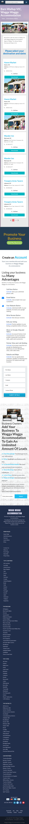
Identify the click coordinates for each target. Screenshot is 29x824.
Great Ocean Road (7, 654)
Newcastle (5, 679)
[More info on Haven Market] (14, 89)
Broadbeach (6, 719)
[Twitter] (17, 802)
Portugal (5, 591)
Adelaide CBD (6, 717)
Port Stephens (6, 638)
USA (17, 810)
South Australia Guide (8, 786)
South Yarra (6, 745)
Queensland (6, 615)
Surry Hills (5, 749)
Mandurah (5, 691)
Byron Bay (5, 685)
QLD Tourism (6, 791)
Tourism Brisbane (7, 774)
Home (3, 18)
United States (6, 567)
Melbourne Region (7, 617)
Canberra (5, 675)
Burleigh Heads (6, 743)
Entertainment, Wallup (12, 18)
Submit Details (14, 395)
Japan (4, 594)
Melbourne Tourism (7, 764)
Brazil (4, 583)
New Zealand (6, 569)
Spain (4, 575)
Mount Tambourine (7, 697)
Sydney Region (6, 619)
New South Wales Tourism (9, 788)
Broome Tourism (7, 760)
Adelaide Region (7, 650)
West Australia (6, 622)
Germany (5, 577)
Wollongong (6, 683)
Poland (5, 589)
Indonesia (5, 596)
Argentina (5, 600)
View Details (14, 77)
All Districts (6, 706)
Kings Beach (6, 733)
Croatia (5, 579)
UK (13, 810)
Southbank (5, 714)
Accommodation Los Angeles (10, 776)
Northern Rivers (7, 624)
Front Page (6, 551)
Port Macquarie (6, 693)
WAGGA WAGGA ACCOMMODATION (14, 512)
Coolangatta (6, 737)
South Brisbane (6, 735)
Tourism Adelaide (7, 782)
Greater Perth (6, 636)
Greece (5, 587)
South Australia (6, 626)
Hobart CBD (6, 725)
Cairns (4, 681)
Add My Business (14, 243)
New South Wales (7, 611)
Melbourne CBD (7, 708)
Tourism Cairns (6, 778)
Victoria (5, 613)
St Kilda (5, 729)
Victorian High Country (8, 642)
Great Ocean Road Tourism (9, 772)
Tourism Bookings (7, 758)
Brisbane (5, 671)
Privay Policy (6, 555)
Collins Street (6, 731)
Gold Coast (5, 669)
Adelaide (5, 673)
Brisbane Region (7, 634)
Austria (5, 593)
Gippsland (5, 646)
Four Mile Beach (7, 747)
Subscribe (5, 553)
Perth (4, 667)
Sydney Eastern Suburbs (9, 712)
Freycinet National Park (8, 751)
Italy (4, 571)
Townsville (5, 689)
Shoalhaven (6, 644)
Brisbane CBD (6, 723)
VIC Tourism (6, 790)
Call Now (15, 73)
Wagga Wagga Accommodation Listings (14, 822)
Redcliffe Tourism (7, 762)
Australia (5, 565)
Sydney (4, 663)
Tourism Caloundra (7, 770)
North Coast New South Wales (10, 620)
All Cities (5, 661)
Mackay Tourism (7, 768)
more (16, 220)
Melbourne (5, 665)
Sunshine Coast (7, 630)
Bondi (4, 727)
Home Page (6, 534)
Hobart (4, 695)
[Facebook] (20, 802)
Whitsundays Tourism (8, 780)
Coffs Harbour (6, 699)
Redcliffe (5, 687)
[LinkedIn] (14, 802)
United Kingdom (7, 581)
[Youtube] (23, 802)
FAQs (4, 542)
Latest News (6, 540)
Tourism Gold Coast (8, 784)
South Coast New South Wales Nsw (11, 628)
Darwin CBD (6, 721)
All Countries (6, 563)
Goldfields (5, 652)
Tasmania (5, 632)
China (15, 812)
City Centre (6, 739)
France (5, 573)
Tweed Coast (6, 648)
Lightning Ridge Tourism (9, 766)
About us (5, 550)
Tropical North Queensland (9, 640)
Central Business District (9, 715)
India (4, 585)
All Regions (5, 609)
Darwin (4, 677)
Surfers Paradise (7, 710)
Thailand (5, 598)
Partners (5, 538)
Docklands (5, 741)
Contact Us (6, 548)
